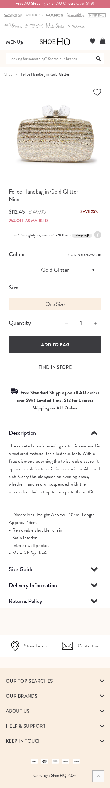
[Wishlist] (92, 40)
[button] (55, 681)
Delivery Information (33, 585)
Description (22, 433)
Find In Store (55, 367)
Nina (14, 199)
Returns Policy (25, 601)
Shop (8, 74)
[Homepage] (55, 42)
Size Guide (21, 569)
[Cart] (103, 40)
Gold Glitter (55, 269)
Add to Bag (55, 344)
